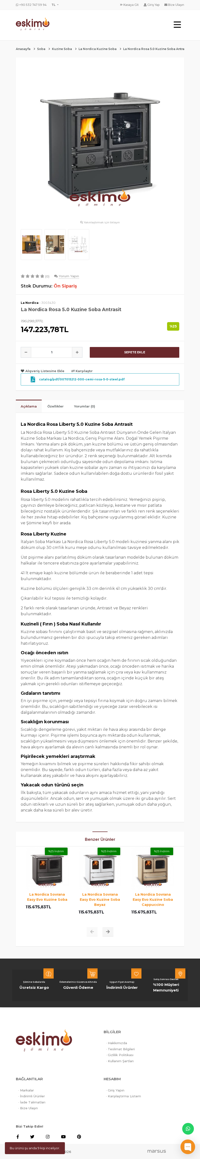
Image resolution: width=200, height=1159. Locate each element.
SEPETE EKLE (134, 352)
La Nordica (30, 303)
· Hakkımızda (116, 1043)
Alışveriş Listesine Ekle (44, 371)
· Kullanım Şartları (120, 1061)
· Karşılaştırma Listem (123, 1096)
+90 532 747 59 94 (33, 5)
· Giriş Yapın (115, 1090)
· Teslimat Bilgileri (120, 1049)
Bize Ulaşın (175, 5)
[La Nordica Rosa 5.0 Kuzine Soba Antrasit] (100, 141)
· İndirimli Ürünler (31, 1096)
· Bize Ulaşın (28, 1108)
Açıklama (29, 406)
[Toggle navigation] (177, 25)
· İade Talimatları (31, 1102)
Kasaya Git (131, 5)
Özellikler (55, 406)
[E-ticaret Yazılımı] (157, 1151)
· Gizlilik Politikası (119, 1055)
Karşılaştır (84, 371)
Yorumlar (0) (84, 406)
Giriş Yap (153, 5)
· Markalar (26, 1090)
